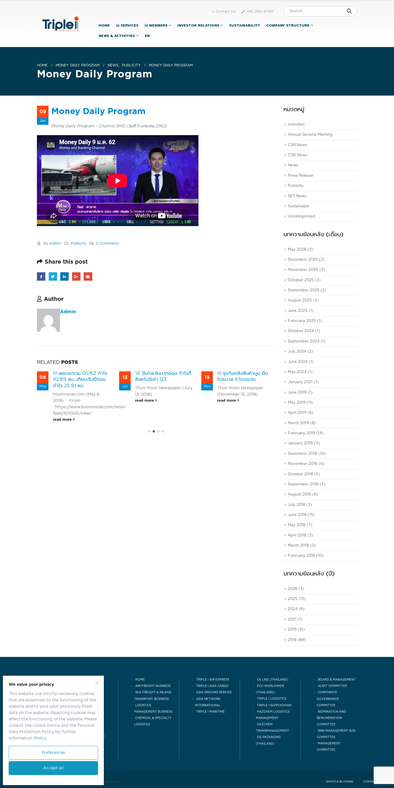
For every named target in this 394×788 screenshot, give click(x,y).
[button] (149, 431)
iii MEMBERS (156, 25)
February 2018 (301, 556)
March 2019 (298, 423)
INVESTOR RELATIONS (198, 25)
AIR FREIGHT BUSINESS (152, 686)
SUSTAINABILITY (244, 25)
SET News (297, 196)
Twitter (53, 276)
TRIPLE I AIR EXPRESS (212, 679)
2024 (293, 609)
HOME (104, 25)
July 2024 (297, 352)
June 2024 (298, 362)
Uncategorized (301, 217)
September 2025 (303, 290)
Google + (76, 276)
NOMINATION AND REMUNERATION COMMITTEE (331, 718)
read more (63, 420)
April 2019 (297, 413)
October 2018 (300, 474)
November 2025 (303, 270)
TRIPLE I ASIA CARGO (212, 686)
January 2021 (300, 382)
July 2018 (296, 505)
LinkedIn (64, 276)
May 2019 (296, 403)
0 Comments (107, 243)
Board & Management (337, 679)
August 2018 (299, 495)
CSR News (297, 145)
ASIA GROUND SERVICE (214, 692)
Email (88, 276)
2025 (292, 599)
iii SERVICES (127, 25)
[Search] (349, 11)
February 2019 (301, 433)
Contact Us (226, 12)
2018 (292, 640)
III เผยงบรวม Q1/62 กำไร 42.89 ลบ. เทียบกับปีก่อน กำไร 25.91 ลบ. (80, 379)
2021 (292, 619)
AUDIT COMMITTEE (332, 686)
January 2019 (300, 444)
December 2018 (302, 454)
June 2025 (297, 311)
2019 (292, 630)
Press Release (300, 176)
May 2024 (297, 372)
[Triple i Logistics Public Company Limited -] (60, 24)
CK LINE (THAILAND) (272, 679)
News (293, 165)
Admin (55, 243)
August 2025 (300, 301)
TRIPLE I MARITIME (210, 711)
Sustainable (298, 206)
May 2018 (296, 525)
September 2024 (304, 341)
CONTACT (370, 781)
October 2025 (301, 280)
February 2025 (302, 321)
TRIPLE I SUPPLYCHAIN (274, 705)
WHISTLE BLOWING (339, 781)
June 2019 (297, 392)
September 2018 (303, 484)
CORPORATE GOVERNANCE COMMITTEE (328, 699)
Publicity (78, 243)
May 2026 (297, 250)
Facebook (41, 276)
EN (147, 35)
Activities (296, 124)
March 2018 (298, 545)
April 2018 (297, 535)
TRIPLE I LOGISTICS (271, 699)
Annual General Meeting (310, 135)
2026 (292, 589)
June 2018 (297, 515)
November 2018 (302, 464)
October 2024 (301, 331)
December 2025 (303, 260)
